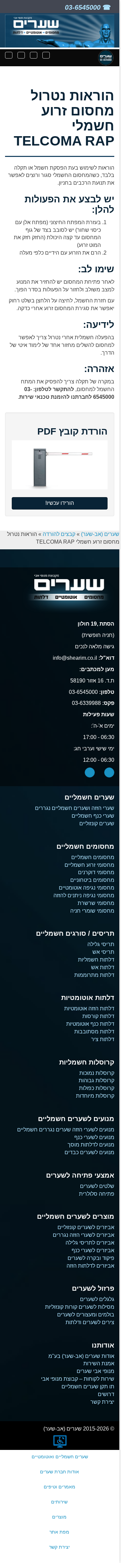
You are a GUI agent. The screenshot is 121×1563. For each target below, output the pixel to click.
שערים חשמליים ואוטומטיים (60, 1456)
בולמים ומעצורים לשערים (85, 1314)
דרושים (106, 1394)
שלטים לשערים (97, 1186)
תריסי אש (103, 952)
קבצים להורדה (59, 534)
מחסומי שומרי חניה (92, 911)
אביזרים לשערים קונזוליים (85, 1227)
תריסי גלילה (100, 944)
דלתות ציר (102, 1039)
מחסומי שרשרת (96, 903)
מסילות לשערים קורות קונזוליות (79, 1307)
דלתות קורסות (98, 1016)
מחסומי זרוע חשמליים (89, 865)
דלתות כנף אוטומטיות (90, 1024)
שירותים (59, 1501)
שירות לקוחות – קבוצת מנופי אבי (77, 1379)
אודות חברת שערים (59, 1471)
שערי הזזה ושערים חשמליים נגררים (74, 808)
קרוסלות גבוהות (96, 1080)
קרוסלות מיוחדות (95, 1096)
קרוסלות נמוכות (96, 1073)
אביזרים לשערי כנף (93, 1250)
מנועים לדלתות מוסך (91, 1144)
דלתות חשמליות (96, 959)
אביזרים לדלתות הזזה (90, 1266)
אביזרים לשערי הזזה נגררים (83, 1235)
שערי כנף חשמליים (93, 816)
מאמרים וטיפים (59, 1486)
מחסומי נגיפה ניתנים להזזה (83, 895)
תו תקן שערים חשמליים (88, 1386)
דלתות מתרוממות (94, 975)
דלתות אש (102, 967)
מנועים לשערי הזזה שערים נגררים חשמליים (65, 1129)
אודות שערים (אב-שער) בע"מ (81, 1356)
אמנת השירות (98, 1363)
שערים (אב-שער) (100, 534)
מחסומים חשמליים (92, 857)
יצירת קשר (102, 1402)
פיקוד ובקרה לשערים (91, 1258)
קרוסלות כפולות (96, 1088)
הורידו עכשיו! (59, 503)
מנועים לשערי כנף (94, 1137)
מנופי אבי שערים (95, 1371)
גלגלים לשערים (97, 1299)
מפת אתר (59, 1532)
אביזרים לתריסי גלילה (90, 1243)
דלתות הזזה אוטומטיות (89, 1008)
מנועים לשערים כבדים (89, 1152)
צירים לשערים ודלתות (90, 1322)
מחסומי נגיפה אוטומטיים (86, 888)
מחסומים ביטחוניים (92, 880)
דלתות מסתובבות (94, 1031)
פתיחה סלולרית (96, 1194)
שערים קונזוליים (96, 823)
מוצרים (59, 1517)
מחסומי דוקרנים (96, 872)
